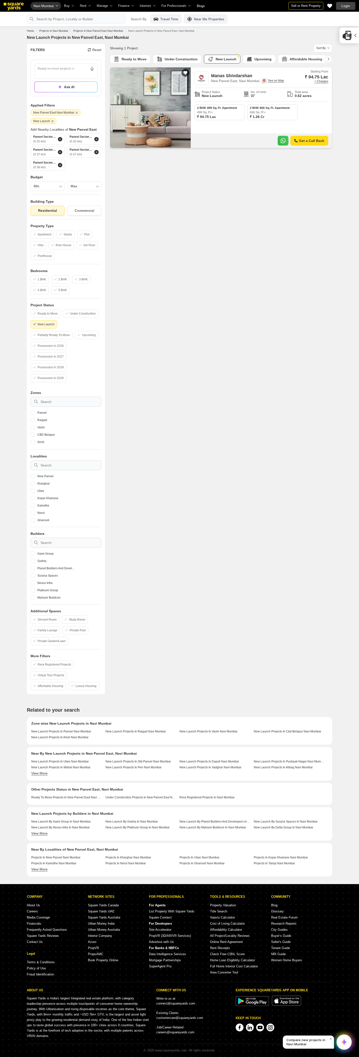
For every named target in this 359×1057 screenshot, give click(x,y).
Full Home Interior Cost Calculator (234, 966)
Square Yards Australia (104, 917)
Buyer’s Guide (281, 936)
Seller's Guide (281, 942)
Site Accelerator (160, 929)
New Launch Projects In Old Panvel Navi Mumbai (138, 761)
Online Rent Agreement (226, 942)
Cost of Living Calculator (227, 923)
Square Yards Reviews (43, 936)
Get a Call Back (311, 141)
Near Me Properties (209, 19)
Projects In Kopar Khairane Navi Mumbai (281, 857)
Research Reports (283, 923)
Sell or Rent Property (306, 6)
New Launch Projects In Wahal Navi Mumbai (60, 767)
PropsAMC (95, 954)
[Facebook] (239, 1027)
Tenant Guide (280, 948)
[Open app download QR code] (349, 35)
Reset (96, 50)
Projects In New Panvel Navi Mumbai (55, 857)
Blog (274, 905)
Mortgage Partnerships (165, 960)
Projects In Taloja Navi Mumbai (274, 863)
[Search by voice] (92, 68)
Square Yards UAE (101, 911)
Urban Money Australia (104, 929)
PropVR (93, 948)
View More (39, 773)
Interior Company (100, 936)
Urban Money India (101, 923)
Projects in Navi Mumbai (53, 30)
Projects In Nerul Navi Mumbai (126, 863)
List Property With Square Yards (171, 911)
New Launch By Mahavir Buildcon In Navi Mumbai (213, 827)
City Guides (279, 929)
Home (30, 30)
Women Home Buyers (286, 960)
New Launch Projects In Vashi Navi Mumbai (208, 731)
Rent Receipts (220, 948)
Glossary (277, 911)
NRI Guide (278, 954)
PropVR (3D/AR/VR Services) (170, 936)
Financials (34, 923)
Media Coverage (38, 917)
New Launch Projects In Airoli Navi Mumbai (59, 737)
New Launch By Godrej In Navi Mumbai (132, 821)
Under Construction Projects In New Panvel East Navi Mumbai (141, 797)
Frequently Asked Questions (47, 929)
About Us (33, 905)
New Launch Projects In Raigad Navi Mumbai (136, 731)
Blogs (201, 6)
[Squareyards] (14, 6)
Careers (32, 911)
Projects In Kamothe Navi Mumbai (53, 863)
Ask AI (69, 87)
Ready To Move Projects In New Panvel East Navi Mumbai (66, 797)
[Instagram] (270, 1027)
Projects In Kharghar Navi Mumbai (128, 857)
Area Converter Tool (224, 972)
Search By (139, 19)
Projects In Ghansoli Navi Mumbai (202, 863)
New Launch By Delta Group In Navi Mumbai (283, 827)
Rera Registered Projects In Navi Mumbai (207, 797)
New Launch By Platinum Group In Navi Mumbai (137, 827)
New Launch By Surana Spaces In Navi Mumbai (285, 821)
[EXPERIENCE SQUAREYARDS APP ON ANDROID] (253, 1005)
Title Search (218, 911)
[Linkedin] (250, 1027)
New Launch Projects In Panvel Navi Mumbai (61, 731)
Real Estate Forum (284, 917)
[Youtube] (260, 1027)
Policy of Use (36, 968)
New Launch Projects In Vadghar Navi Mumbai (210, 767)
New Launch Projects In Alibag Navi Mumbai (283, 767)
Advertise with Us (161, 942)
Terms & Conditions (41, 962)
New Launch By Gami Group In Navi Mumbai (61, 821)
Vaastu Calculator (222, 917)
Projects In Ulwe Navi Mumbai (199, 857)
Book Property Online (103, 960)
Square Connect (160, 917)
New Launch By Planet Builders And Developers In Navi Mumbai (215, 821)
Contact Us (35, 942)
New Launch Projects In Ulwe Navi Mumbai (60, 761)
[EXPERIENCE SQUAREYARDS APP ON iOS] (286, 1005)
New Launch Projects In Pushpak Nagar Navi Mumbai (289, 761)
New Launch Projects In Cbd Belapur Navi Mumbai (287, 731)
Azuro (92, 942)
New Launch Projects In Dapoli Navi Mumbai (209, 761)
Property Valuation (223, 905)
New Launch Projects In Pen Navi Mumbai (133, 767)
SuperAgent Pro (160, 966)
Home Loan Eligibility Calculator (232, 960)
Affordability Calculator (226, 929)
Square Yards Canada (103, 905)
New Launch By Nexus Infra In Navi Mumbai (60, 827)
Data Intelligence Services (167, 954)
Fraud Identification (40, 974)
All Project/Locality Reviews (230, 936)
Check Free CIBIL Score (227, 954)
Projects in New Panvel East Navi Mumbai (98, 30)
